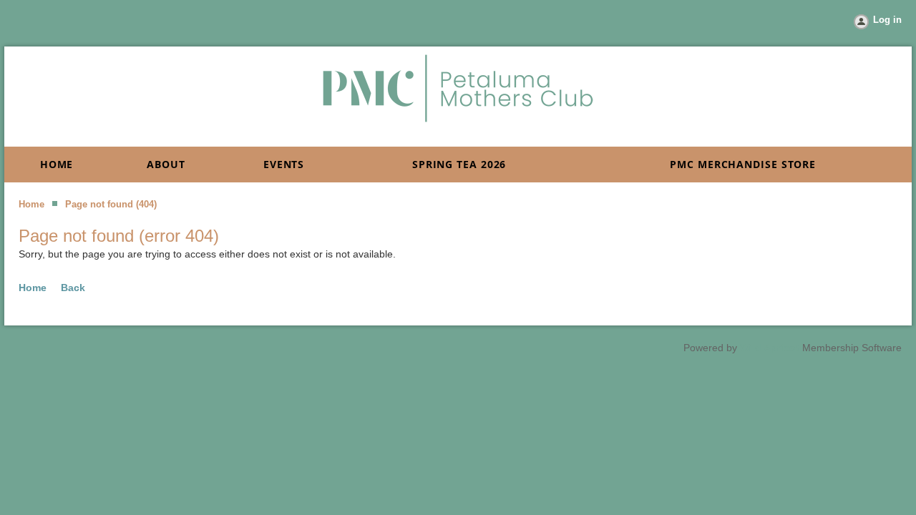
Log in (887, 19)
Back (73, 287)
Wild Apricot (769, 347)
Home (31, 204)
